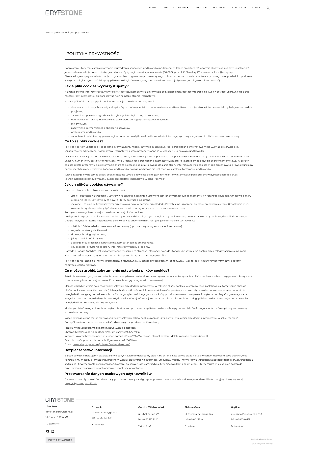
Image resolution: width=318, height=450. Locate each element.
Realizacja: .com (261, 439)
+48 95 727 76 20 (150, 419)
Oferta (200, 7)
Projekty (219, 7)
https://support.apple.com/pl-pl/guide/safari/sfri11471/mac (104, 340)
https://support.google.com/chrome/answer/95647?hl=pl (107, 331)
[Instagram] (52, 430)
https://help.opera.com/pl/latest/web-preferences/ (101, 344)
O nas (256, 7)
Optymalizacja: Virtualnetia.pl (261, 444)
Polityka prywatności (60, 439)
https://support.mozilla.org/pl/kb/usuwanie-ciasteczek (104, 327)
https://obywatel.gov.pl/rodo (81, 383)
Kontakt (238, 7)
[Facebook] (47, 430)
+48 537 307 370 (103, 417)
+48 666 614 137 (242, 419)
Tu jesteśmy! (53, 423)
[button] (268, 8)
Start (152, 7)
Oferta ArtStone (174, 7)
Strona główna (54, 32)
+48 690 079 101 (195, 419)
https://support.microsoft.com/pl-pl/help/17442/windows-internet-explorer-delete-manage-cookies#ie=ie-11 (146, 336)
